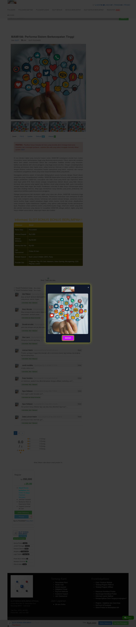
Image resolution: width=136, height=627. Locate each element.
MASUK (68, 338)
